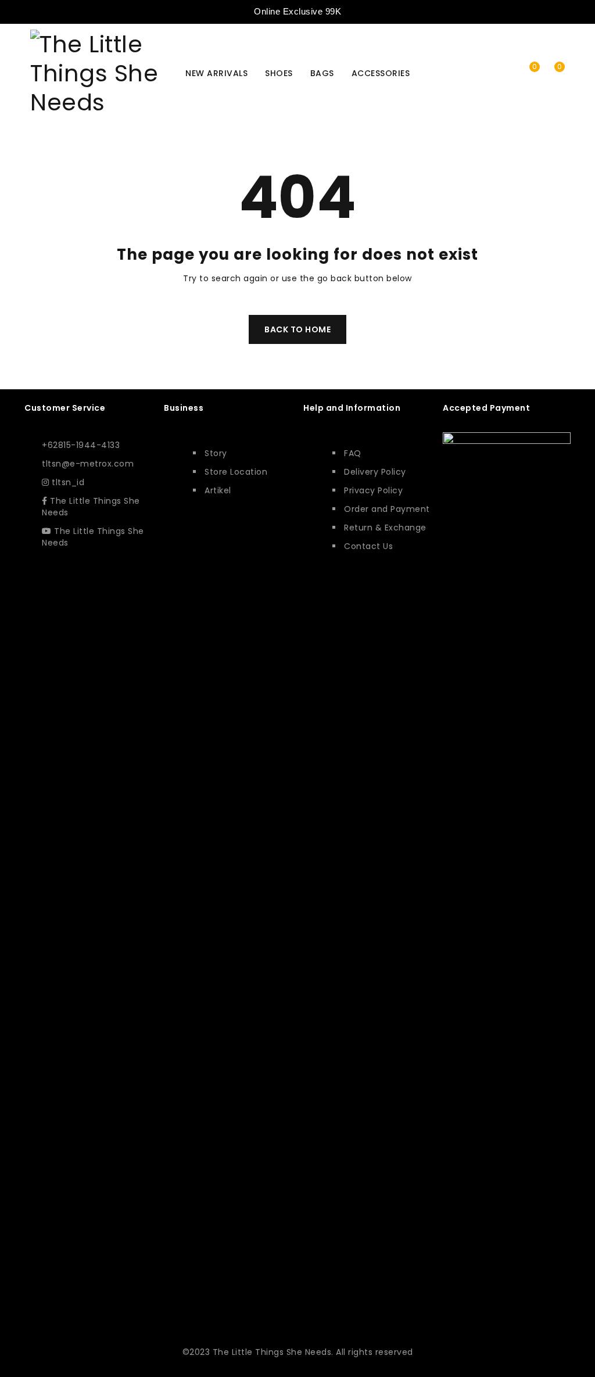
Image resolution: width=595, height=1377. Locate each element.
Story (216, 453)
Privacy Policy (373, 490)
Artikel (218, 490)
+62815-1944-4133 (81, 445)
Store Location (236, 472)
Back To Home (297, 329)
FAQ (352, 453)
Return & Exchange (385, 527)
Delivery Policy (375, 472)
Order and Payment (387, 509)
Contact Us (368, 546)
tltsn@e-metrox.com (88, 463)
